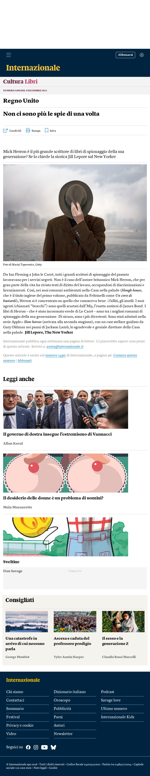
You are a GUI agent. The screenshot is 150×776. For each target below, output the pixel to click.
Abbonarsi (125, 55)
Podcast (107, 692)
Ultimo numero (114, 709)
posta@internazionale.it (65, 346)
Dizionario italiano (70, 692)
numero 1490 (55, 355)
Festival (13, 717)
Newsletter (63, 734)
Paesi (58, 717)
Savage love (111, 700)
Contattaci (15, 700)
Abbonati (25, 360)
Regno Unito (21, 101)
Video (11, 734)
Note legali (40, 768)
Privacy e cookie (20, 726)
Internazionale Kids (117, 717)
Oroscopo (62, 700)
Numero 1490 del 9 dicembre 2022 (25, 91)
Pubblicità (62, 709)
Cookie (53, 768)
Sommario (15, 709)
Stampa (36, 131)
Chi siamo (14, 692)
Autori (59, 726)
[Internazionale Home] (24, 680)
